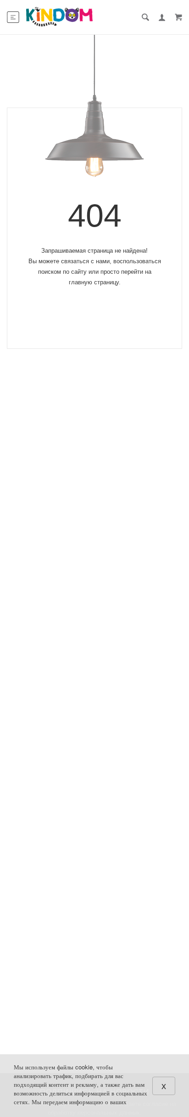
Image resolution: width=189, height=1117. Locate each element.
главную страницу (94, 282)
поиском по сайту (62, 271)
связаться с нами (85, 261)
